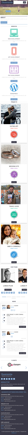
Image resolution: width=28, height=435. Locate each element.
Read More (8, 11)
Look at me (8, 289)
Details (14, 142)
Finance (12, 307)
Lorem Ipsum (8, 286)
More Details (4, 22)
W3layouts (14, 433)
